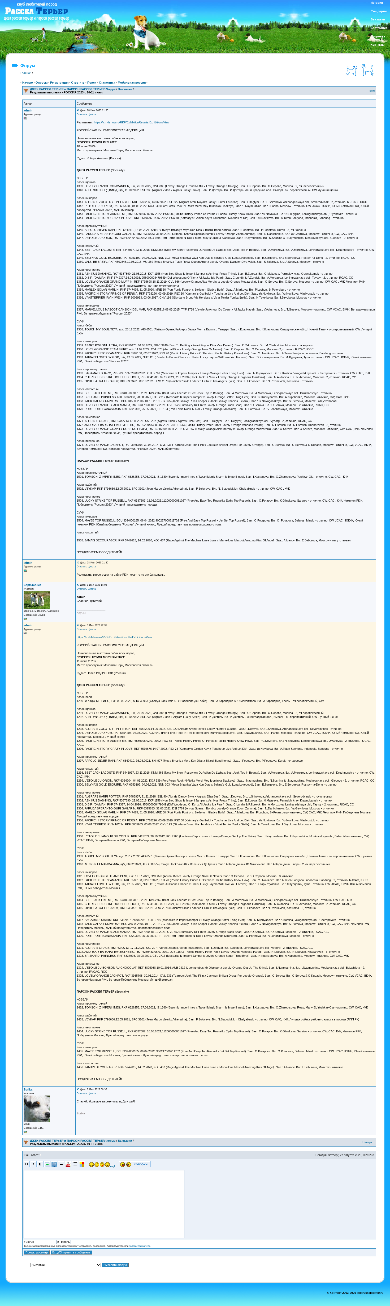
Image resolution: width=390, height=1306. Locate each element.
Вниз (372, 90)
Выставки (125, 89)
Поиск (91, 82)
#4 (78, 625)
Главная (25, 72)
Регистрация (59, 82)
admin (28, 110)
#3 (78, 585)
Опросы (41, 82)
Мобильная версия (132, 82)
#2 (78, 562)
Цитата (92, 114)
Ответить (78, 82)
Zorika (28, 1089)
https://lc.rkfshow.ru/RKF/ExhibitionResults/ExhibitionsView (131, 122)
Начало (27, 82)
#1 (78, 110)
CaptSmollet (32, 585)
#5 (78, 1089)
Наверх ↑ (368, 1142)
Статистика (107, 82)
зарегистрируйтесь (139, 1246)
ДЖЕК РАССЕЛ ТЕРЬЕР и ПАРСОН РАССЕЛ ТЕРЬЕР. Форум (72, 89)
